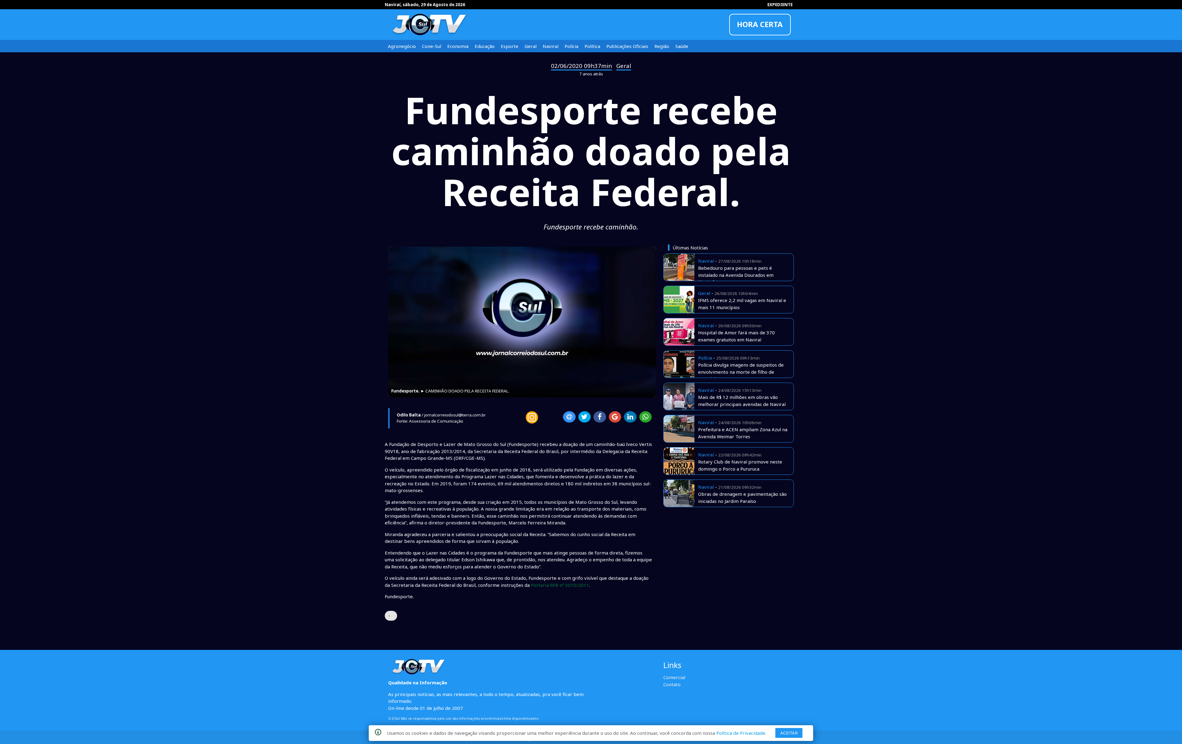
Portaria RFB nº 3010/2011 (560, 585)
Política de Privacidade (740, 733)
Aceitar (789, 732)
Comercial (674, 677)
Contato (672, 684)
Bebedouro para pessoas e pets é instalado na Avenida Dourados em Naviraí (736, 275)
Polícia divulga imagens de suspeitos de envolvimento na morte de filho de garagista (741, 372)
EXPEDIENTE (780, 4)
